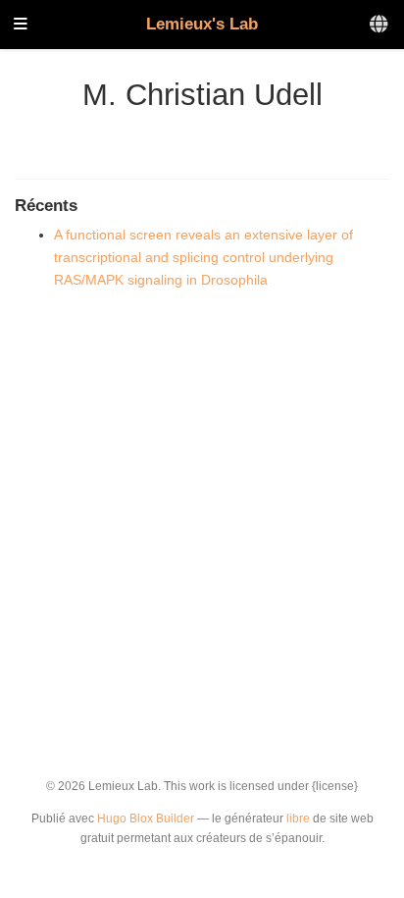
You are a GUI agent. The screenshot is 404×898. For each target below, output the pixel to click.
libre (298, 818)
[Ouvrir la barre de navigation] (20, 25)
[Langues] (380, 25)
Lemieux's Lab (202, 24)
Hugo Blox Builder (145, 818)
